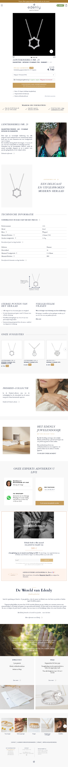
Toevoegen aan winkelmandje (34, 85)
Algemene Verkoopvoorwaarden (26, 742)
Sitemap (39, 742)
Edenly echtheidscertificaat (21, 96)
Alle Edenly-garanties (50, 96)
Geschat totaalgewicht (8, 238)
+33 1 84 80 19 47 (49, 489)
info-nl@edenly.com (26, 752)
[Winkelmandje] (66, 5)
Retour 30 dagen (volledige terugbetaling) (25, 91)
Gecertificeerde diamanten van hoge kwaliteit (12, 260)
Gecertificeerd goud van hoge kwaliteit (11, 242)
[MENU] (2, 5)
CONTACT (13, 742)
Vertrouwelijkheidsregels (50, 742)
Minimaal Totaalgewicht (9, 253)
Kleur (3, 232)
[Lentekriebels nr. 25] (34, 34)
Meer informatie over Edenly (32, 618)
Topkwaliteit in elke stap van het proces (19, 220)
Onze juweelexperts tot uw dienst (57, 108)
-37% (31, 68)
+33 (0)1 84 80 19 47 (26, 749)
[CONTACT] (26, 755)
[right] (51, 51)
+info (42, 564)
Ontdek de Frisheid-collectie (10, 402)
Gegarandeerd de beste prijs (22, 93)
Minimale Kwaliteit (7, 235)
